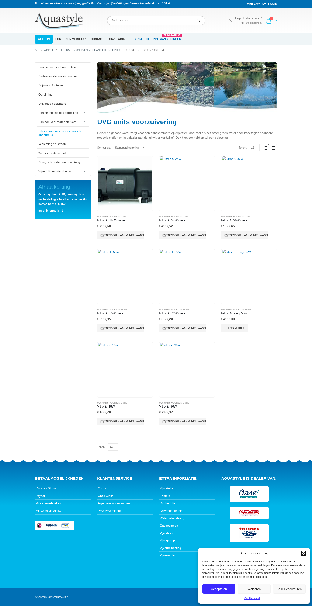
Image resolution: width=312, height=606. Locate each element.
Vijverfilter (166, 533)
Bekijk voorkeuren (289, 589)
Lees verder (236, 328)
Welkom (44, 39)
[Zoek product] (198, 20)
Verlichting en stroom (52, 144)
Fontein (165, 496)
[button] (303, 553)
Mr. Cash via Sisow (48, 510)
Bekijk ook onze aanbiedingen (157, 38)
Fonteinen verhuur (70, 39)
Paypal (40, 496)
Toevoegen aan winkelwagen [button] (124, 235)
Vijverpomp (167, 540)
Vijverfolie (166, 488)
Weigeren (254, 589)
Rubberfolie (167, 503)
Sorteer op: (104, 147)
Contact (97, 39)
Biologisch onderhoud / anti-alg (59, 162)
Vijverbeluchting (170, 548)
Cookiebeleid (252, 598)
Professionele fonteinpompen (58, 76)
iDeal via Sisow (46, 488)
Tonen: (243, 147)
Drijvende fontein (171, 510)
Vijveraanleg (168, 555)
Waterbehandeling (172, 518)
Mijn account (256, 4)
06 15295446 (254, 22)
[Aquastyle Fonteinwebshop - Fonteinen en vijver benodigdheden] (59, 21)
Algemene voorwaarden (114, 503)
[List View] (273, 147)
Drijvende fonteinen (51, 85)
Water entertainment (52, 153)
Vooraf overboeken (48, 503)
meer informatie (49, 210)
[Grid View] (265, 147)
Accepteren (219, 589)
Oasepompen (169, 525)
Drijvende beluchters (52, 103)
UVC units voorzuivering (112, 216)
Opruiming (45, 94)
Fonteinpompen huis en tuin (57, 67)
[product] (125, 183)
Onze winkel (118, 39)
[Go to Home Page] (36, 50)
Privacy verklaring (110, 510)
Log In (272, 4)
